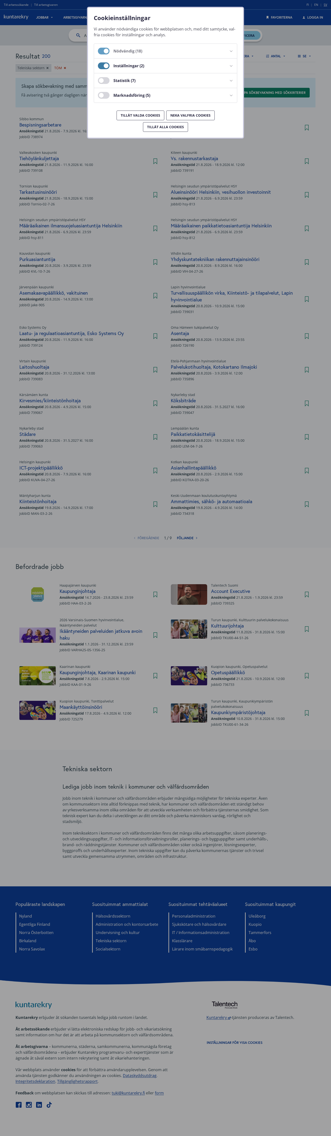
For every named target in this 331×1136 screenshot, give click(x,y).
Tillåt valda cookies (140, 115)
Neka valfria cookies (190, 115)
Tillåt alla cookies (165, 127)
